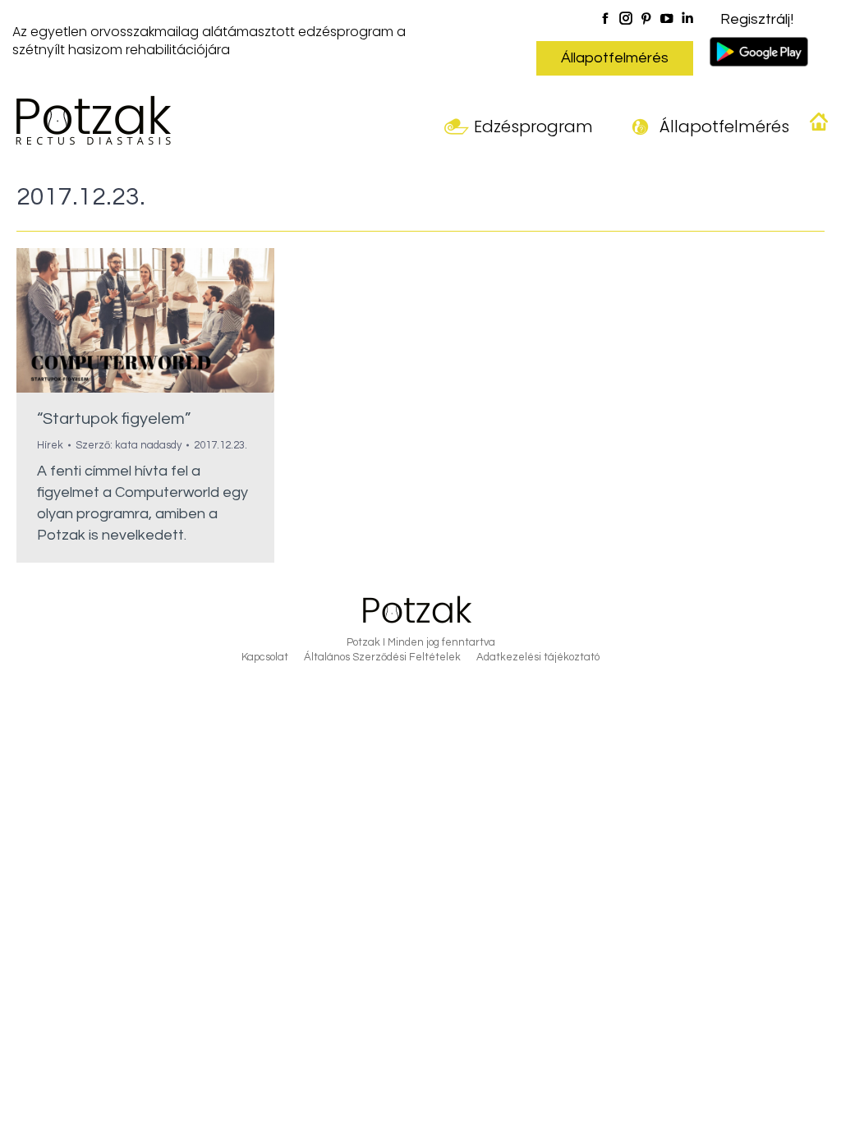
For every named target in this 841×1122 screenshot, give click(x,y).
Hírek (50, 445)
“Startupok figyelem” (114, 419)
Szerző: (129, 445)
